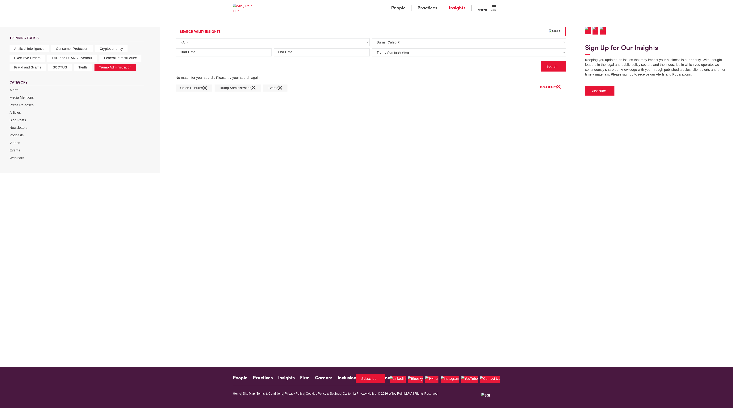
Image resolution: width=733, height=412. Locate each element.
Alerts (14, 90)
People (398, 8)
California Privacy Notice (359, 393)
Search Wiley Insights (200, 31)
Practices (427, 8)
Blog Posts (18, 120)
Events (15, 150)
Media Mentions (22, 97)
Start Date (187, 52)
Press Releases (22, 105)
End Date (285, 52)
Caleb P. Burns (194, 88)
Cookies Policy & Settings (323, 393)
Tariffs (83, 67)
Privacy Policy (294, 393)
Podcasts (17, 135)
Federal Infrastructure (120, 58)
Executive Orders (27, 58)
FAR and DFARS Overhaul (72, 58)
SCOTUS (60, 67)
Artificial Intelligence (29, 49)
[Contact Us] (490, 379)
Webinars (17, 158)
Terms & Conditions (270, 393)
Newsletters (18, 128)
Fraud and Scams (27, 67)
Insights (457, 8)
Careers (323, 377)
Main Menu (355, 4)
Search (482, 10)
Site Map (249, 393)
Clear (532, 65)
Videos (15, 143)
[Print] (596, 31)
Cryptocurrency (111, 49)
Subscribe (598, 91)
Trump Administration (115, 67)
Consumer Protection (72, 49)
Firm (305, 377)
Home (237, 393)
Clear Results (550, 87)
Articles (15, 112)
